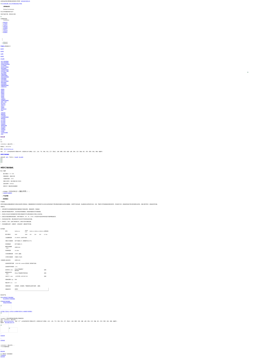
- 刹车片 (2, 106)
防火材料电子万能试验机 (9, 298)
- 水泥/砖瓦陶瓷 (4, 132)
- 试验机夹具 (3, 86)
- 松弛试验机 (3, 84)
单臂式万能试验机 (5, 154)
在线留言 (10, 193)
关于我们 (5, 23)
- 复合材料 (3, 127)
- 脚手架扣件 (3, 109)
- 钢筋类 (2, 90)
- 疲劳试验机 (3, 68)
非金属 (16, 157)
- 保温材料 (3, 124)
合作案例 (16, 311)
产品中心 (5, 25)
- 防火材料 (3, 121)
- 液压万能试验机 (5, 62)
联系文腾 (3, 136)
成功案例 (5, 28)
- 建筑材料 (3, 118)
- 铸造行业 (3, 104)
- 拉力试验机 (3, 65)
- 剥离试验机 (3, 78)
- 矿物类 (2, 131)
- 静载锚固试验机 (5, 85)
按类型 (2, 49)
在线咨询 (5, 193)
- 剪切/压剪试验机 (5, 76)
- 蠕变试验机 (3, 82)
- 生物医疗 (3, 128)
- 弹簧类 (2, 97)
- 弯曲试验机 (3, 74)
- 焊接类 (2, 107)
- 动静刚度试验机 (5, 69)
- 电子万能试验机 (5, 61)
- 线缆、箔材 (3, 102)
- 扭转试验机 (3, 79)
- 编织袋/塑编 (4, 125)
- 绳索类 (2, 93)
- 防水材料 (3, 122)
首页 (7, 157)
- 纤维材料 (3, 129)
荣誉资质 (5, 26)
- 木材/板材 (3, 115)
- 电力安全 (3, 103)
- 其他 (2, 110)
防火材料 (21, 157)
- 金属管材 (3, 99)
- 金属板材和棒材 (5, 100)
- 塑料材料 (3, 112)
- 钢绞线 (2, 89)
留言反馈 (23, 1)
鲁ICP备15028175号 (9, 322)
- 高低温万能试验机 (5, 64)
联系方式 (28, 1)
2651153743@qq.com (8, 149)
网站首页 (5, 22)
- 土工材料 (3, 119)
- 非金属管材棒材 (5, 117)
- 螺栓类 (2, 92)
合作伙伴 (5, 30)
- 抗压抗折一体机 (5, 71)
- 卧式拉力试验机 (5, 67)
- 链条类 (2, 94)
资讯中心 (5, 29)
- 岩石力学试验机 (5, 81)
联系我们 (5, 32)
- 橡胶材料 (3, 114)
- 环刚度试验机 (4, 75)
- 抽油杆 (2, 96)
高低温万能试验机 (7, 302)
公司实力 (12, 311)
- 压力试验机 (3, 72)
